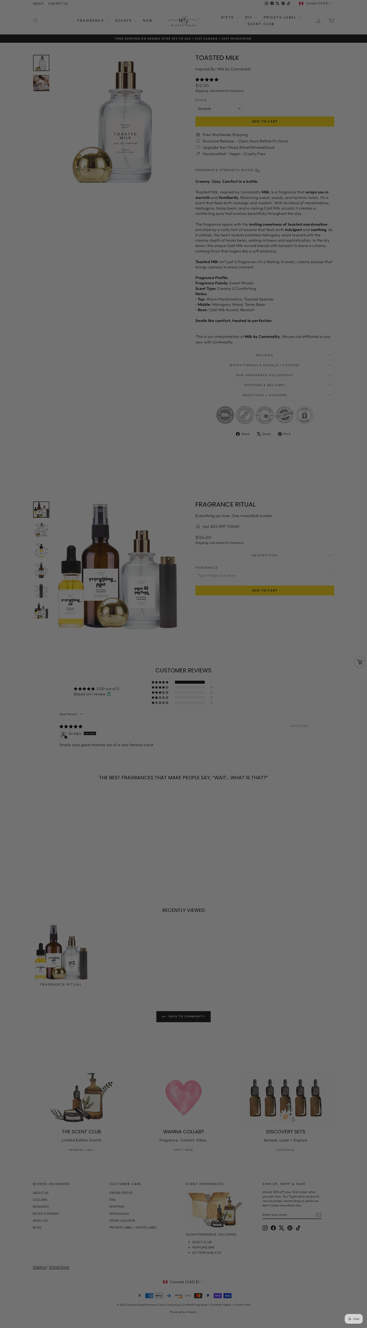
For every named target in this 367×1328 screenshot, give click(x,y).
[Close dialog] (261, 612)
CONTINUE (142, 685)
